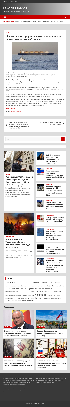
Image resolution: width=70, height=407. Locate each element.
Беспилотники (38, 286)
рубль (19, 300)
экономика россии (28, 300)
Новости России (56, 295)
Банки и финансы (27, 286)
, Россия (44, 282)
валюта (47, 298)
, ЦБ (61, 282)
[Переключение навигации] (5, 17)
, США (51, 283)
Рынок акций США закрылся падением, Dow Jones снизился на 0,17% (54, 205)
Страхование (9, 237)
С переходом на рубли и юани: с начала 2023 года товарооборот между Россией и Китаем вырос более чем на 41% (19, 125)
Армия (18, 286)
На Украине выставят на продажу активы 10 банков (50, 123)
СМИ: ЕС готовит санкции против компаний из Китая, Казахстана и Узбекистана (54, 159)
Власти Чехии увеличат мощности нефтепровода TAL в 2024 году (50, 333)
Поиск (63, 139)
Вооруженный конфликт (23, 291)
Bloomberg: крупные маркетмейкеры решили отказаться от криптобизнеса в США (54, 191)
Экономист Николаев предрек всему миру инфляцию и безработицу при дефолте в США (18, 363)
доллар (8, 301)
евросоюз (14, 300)
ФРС (32, 298)
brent (6, 286)
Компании (41, 294)
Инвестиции (58, 291)
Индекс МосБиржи (10, 295)
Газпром (32, 291)
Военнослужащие (11, 291)
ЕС (52, 291)
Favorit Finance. (16, 8)
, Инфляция (16, 282)
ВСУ (13, 289)
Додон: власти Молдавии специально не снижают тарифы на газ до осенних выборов (18, 333)
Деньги (13, 111)
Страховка (27, 298)
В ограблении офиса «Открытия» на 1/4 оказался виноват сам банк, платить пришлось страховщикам (55, 266)
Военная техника (56, 289)
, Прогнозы (36, 283)
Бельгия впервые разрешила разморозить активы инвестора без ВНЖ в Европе (55, 175)
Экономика (9, 307)
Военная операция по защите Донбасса (33, 289)
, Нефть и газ (29, 282)
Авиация (13, 286)
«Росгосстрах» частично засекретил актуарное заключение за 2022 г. (55, 250)
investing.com (10, 108)
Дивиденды (47, 291)
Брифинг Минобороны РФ (54, 286)
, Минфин (22, 282)
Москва (50, 295)
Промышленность (10, 298)
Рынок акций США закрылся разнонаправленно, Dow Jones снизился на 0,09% (19, 179)
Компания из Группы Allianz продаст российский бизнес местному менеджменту (54, 235)
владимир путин (56, 298)
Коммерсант (30, 295)
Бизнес (44, 286)
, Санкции (57, 282)
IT (10, 285)
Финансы (9, 33)
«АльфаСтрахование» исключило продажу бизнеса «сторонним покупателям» (55, 221)
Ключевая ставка (20, 295)
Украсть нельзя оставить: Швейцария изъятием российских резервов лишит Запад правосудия (51, 364)
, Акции (9, 282)
